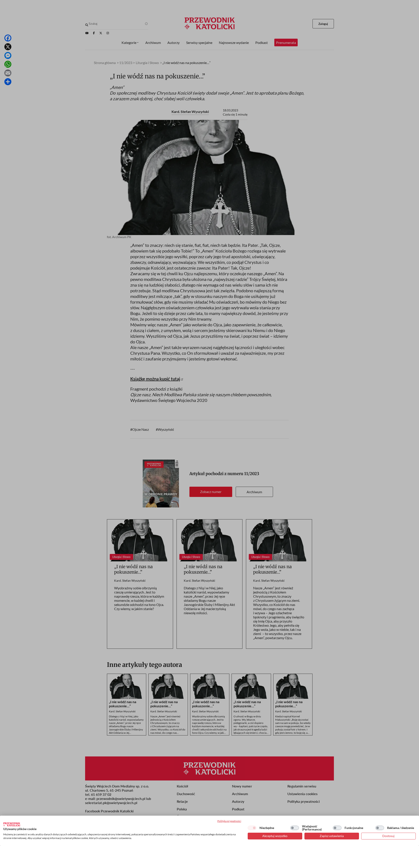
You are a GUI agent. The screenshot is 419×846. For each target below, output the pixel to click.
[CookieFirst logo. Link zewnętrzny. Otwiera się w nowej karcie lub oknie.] (11, 824)
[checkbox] (252, 828)
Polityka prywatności (229, 821)
